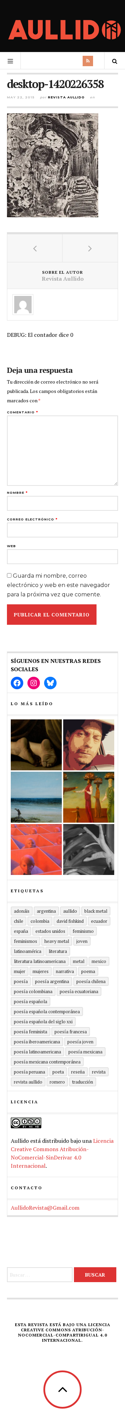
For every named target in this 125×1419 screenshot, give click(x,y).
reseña (78, 1072)
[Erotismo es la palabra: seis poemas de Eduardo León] (88, 744)
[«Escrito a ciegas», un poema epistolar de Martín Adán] (36, 797)
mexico (99, 961)
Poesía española (30, 1001)
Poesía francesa (71, 1031)
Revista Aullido (66, 97)
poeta (58, 1072)
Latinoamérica (27, 951)
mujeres (41, 971)
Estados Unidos (50, 931)
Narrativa (65, 971)
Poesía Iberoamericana (37, 1042)
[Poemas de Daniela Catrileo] (88, 849)
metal (78, 961)
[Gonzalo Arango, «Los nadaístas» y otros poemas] (88, 797)
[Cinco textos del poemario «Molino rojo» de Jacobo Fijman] (36, 849)
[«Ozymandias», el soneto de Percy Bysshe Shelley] (36, 744)
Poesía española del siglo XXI (43, 1021)
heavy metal (56, 941)
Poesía (21, 981)
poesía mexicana (85, 1052)
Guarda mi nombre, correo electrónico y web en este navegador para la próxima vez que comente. (58, 585)
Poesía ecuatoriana (79, 991)
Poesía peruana (29, 1072)
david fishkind (70, 921)
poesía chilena (91, 981)
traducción (82, 1082)
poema (88, 971)
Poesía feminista (30, 1031)
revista (99, 1072)
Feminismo (83, 931)
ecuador (99, 921)
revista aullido (28, 1082)
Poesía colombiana (33, 991)
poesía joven (80, 1042)
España (21, 931)
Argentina (46, 911)
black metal (95, 911)
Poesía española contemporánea (47, 1011)
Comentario (22, 412)
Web (11, 546)
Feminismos (25, 941)
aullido (70, 911)
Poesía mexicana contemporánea (47, 1062)
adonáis (22, 911)
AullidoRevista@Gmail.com (45, 1207)
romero (57, 1082)
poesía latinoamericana (37, 1052)
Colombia (40, 921)
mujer (19, 971)
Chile (18, 921)
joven (82, 941)
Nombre (17, 492)
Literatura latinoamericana (40, 961)
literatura (58, 951)
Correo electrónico (32, 519)
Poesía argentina (52, 981)
